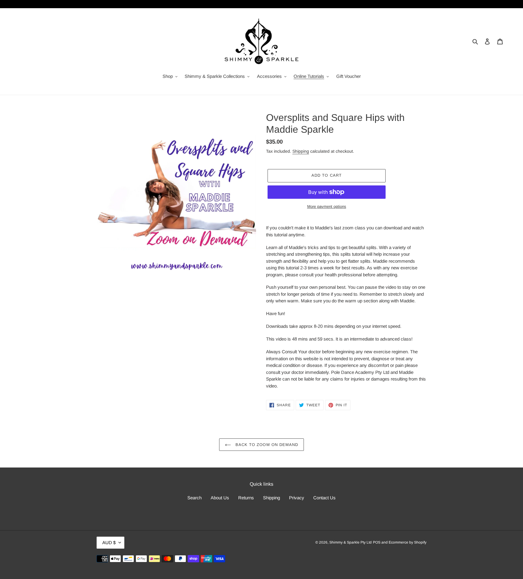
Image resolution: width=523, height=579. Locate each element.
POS (376, 542)
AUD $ (109, 542)
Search (194, 497)
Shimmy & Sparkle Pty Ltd (350, 542)
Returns (246, 497)
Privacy (296, 497)
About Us (220, 497)
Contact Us (324, 497)
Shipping (300, 151)
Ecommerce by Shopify (407, 542)
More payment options (326, 206)
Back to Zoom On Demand (266, 444)
